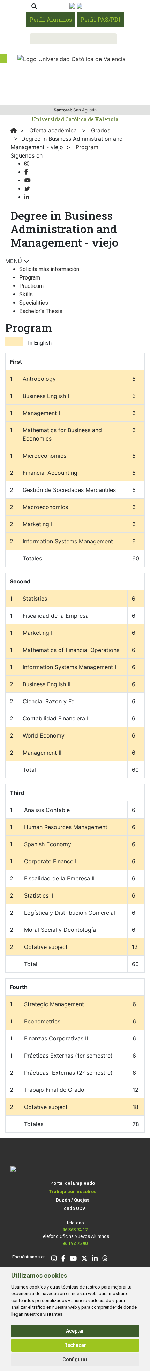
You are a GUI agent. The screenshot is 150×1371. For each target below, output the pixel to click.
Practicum (31, 286)
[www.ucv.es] (13, 130)
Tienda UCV (72, 1208)
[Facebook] (26, 172)
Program (29, 277)
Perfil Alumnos (51, 19)
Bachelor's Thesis (40, 311)
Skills (26, 294)
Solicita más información (49, 269)
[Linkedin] (26, 197)
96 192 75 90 (75, 1243)
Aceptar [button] (75, 1331)
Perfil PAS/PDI (100, 19)
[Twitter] (27, 189)
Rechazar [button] (75, 1345)
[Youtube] (27, 180)
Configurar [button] (75, 1359)
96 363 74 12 (75, 1229)
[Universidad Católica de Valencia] (71, 58)
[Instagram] (26, 163)
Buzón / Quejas (72, 1200)
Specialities (33, 302)
